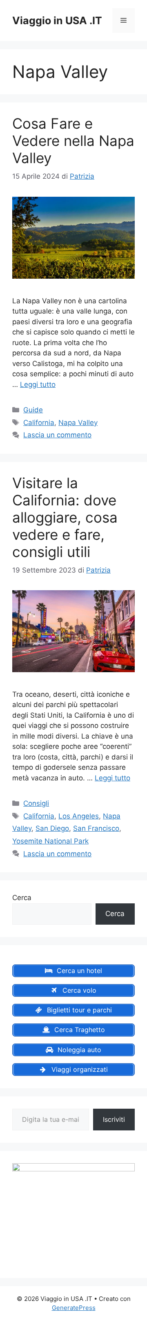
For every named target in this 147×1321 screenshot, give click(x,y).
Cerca (21, 898)
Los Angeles (78, 816)
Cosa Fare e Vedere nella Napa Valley (73, 140)
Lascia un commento (57, 435)
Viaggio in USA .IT (57, 20)
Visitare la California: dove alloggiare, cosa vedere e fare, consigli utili (65, 517)
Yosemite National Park (50, 841)
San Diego (52, 828)
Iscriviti (114, 1119)
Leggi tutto (38, 384)
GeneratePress (74, 1308)
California (38, 422)
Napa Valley (78, 422)
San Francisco (96, 828)
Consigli (36, 803)
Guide (33, 410)
